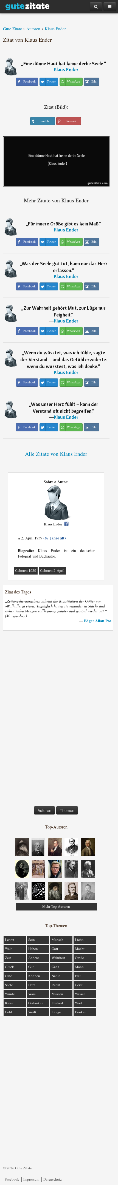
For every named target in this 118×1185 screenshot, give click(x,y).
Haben (33, 948)
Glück (9, 966)
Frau (78, 975)
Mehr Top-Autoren (56, 906)
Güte (8, 975)
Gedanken (35, 1002)
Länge (56, 1011)
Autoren (44, 810)
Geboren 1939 (25, 571)
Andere (33, 957)
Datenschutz (52, 1179)
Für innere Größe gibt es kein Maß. (63, 223)
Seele (9, 984)
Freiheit (57, 1002)
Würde (10, 993)
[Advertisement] (56, 719)
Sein (31, 939)
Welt (8, 948)
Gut (31, 966)
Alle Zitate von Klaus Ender (56, 453)
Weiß (32, 1011)
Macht (80, 948)
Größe (79, 957)
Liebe (79, 939)
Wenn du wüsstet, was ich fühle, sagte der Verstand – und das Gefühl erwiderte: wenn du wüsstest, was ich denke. (63, 359)
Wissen (80, 993)
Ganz (55, 966)
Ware (32, 993)
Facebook (12, 1179)
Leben (9, 939)
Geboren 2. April (52, 571)
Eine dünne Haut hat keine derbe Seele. (63, 63)
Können (34, 975)
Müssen (57, 993)
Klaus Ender (66, 69)
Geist (79, 984)
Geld (8, 1011)
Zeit (8, 957)
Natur (56, 975)
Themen (67, 810)
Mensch (57, 939)
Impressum (31, 1179)
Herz (31, 984)
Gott (55, 948)
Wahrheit (58, 957)
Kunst (9, 1002)
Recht (56, 984)
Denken (80, 1011)
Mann (79, 966)
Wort (78, 1002)
